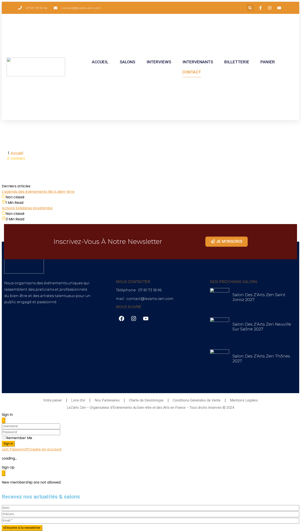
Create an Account (45, 449)
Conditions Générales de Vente (197, 400)
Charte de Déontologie (146, 400)
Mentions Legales (244, 400)
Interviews (159, 61)
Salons (127, 61)
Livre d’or (78, 400)
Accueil (100, 61)
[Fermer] (3, 420)
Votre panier (52, 400)
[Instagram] (133, 318)
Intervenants (197, 61)
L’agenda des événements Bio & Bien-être (38, 191)
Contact (191, 72)
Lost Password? (15, 449)
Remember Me (19, 437)
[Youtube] (145, 318)
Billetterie (236, 61)
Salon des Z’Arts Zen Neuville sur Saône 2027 (261, 327)
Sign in (8, 444)
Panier (268, 61)
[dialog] (150, 475)
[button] (250, 7)
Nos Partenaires (107, 400)
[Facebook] (121, 318)
